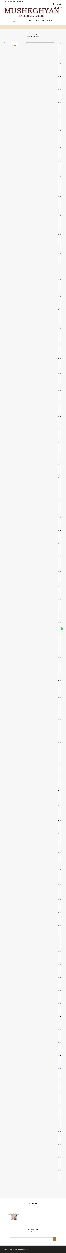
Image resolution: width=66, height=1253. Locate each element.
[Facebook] (53, 4)
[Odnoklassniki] (50, 4)
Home (5, 27)
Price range (7, 42)
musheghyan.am (13, 1249)
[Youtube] (60, 4)
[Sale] (58, 429)
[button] (2, 1216)
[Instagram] (56, 4)
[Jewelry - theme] (32, 12)
